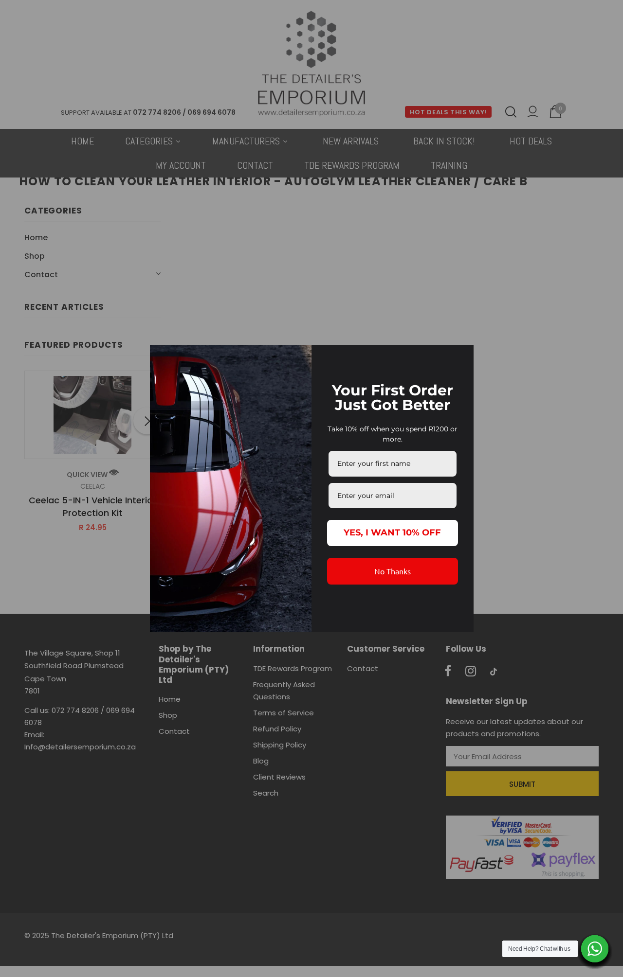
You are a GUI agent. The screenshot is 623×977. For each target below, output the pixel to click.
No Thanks (392, 571)
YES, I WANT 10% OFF (392, 532)
